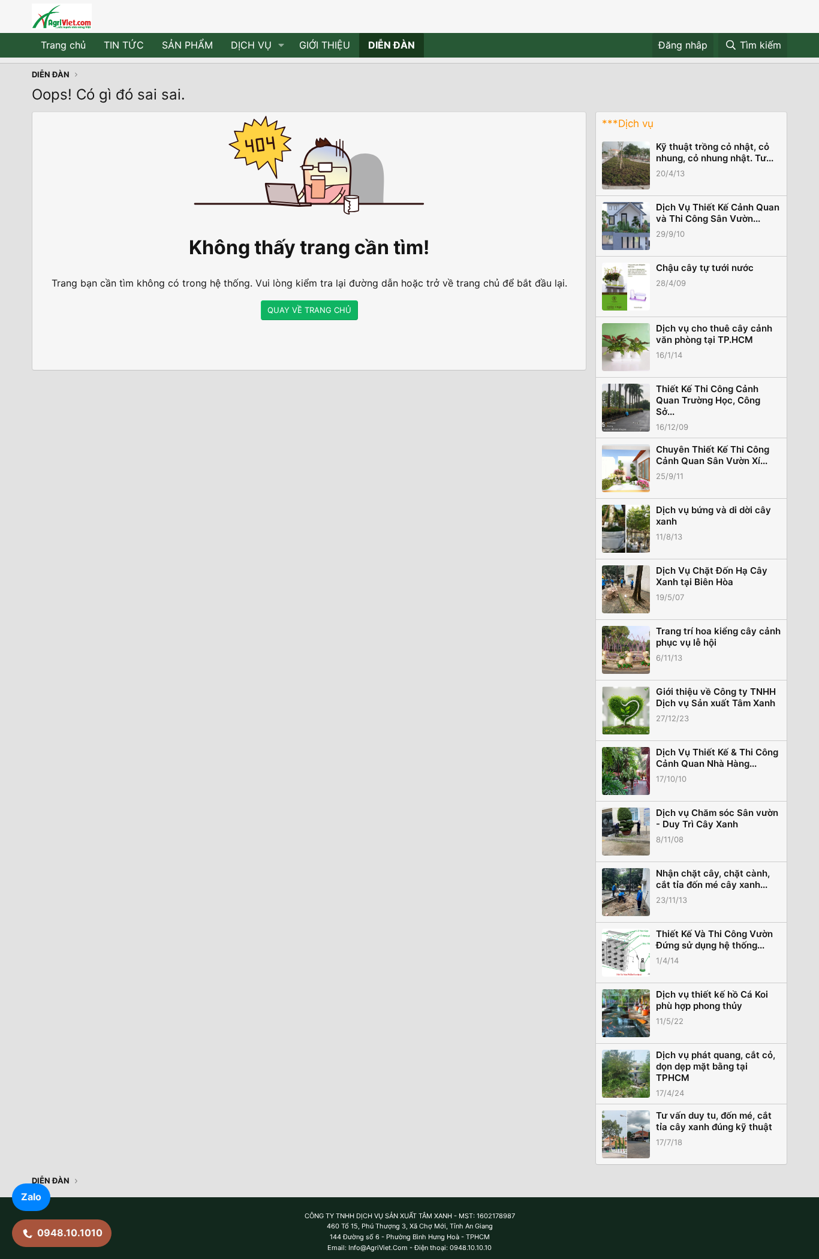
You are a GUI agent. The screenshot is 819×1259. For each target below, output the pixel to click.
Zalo (31, 1197)
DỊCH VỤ (251, 45)
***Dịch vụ (628, 123)
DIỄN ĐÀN (391, 45)
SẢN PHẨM (187, 45)
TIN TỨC (124, 45)
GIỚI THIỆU (324, 45)
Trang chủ (63, 45)
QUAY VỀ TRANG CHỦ (309, 310)
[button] (281, 45)
